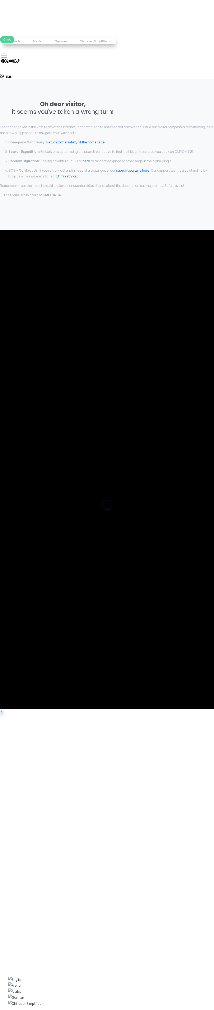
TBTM (12, 649)
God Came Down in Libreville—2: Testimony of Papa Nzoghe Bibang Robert (51, 555)
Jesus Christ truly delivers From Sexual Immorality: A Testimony (43, 530)
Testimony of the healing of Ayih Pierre (26, 474)
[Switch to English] (15, 979)
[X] (7, 61)
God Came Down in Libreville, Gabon (25, 570)
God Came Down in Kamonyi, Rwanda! (26, 585)
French (14, 41)
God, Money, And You (14, 379)
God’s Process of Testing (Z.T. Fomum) (27, 459)
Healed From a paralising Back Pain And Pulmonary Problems (41, 482)
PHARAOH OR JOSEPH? (15, 412)
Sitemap (14, 642)
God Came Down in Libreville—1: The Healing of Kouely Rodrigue (43, 562)
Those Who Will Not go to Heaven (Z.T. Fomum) (32, 427)
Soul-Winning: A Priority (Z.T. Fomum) (25, 419)
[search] (3, 964)
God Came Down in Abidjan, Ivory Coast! (27, 577)
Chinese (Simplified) (95, 41)
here (86, 161)
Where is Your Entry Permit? (19, 394)
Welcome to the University (18, 364)
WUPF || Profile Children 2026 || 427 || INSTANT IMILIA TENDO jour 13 (45, 312)
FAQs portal (146, 254)
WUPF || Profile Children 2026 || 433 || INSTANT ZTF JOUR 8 (39, 304)
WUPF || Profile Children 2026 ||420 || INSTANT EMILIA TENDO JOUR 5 (46, 327)
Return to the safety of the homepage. (76, 142)
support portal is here (132, 170)
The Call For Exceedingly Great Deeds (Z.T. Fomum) (35, 442)
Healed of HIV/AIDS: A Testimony (22, 467)
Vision (12, 606)
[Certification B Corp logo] (12, 291)
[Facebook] (3, 61)
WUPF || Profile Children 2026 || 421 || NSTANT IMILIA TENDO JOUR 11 (46, 319)
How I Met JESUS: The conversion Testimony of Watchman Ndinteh (46, 514)
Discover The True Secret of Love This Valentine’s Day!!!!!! (40, 387)
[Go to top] (1, 712)
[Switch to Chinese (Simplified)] (25, 1003)
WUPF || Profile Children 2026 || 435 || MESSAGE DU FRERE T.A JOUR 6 (46, 335)
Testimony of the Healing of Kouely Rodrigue (30, 489)
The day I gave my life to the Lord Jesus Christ (31, 507)
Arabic (37, 41)
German (61, 41)
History (13, 630)
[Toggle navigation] (4, 55)
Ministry (13, 625)
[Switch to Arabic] (15, 991)
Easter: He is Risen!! (14, 371)
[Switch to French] (15, 985)
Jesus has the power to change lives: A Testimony (34, 522)
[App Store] (12, 274)
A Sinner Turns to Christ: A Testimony (25, 537)
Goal (11, 612)
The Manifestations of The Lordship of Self (29, 434)
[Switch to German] (16, 997)
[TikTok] (18, 61)
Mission (13, 618)
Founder (14, 636)
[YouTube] (10, 61)
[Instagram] (14, 61)
